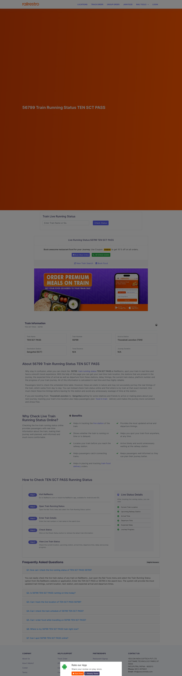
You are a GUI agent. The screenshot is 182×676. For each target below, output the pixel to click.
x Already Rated (91, 673)
